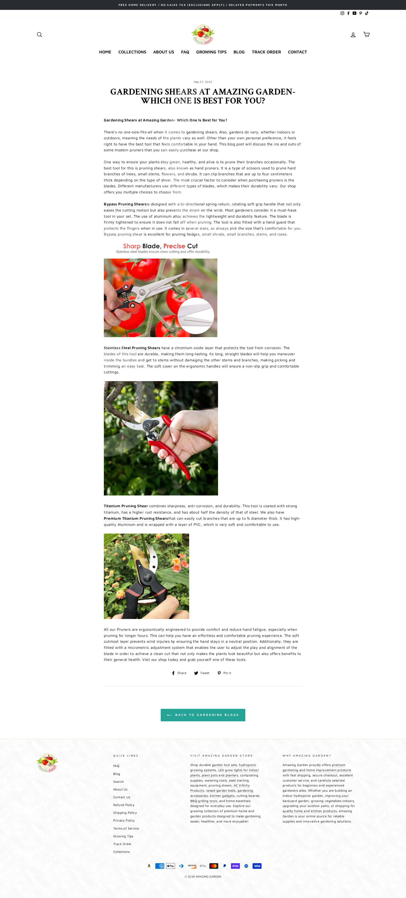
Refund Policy (123, 805)
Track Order (266, 51)
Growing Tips (211, 51)
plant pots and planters (220, 775)
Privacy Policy (124, 820)
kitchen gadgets (222, 796)
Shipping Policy (125, 812)
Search (118, 781)
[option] (203, 5)
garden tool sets (224, 765)
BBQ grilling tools (203, 801)
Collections (132, 51)
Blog (239, 51)
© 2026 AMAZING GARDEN (203, 876)
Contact (297, 51)
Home (105, 51)
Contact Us (121, 797)
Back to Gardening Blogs (206, 715)
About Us (163, 51)
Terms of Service (126, 828)
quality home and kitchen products (310, 811)
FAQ (185, 51)
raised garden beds (220, 790)
